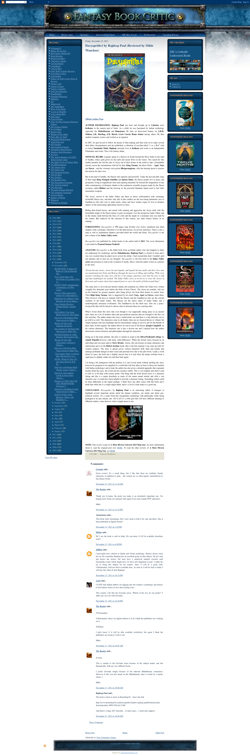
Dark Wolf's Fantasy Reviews (63, 71)
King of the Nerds (58, 109)
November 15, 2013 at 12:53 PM (109, 509)
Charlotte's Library (58, 61)
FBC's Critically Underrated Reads (180, 53)
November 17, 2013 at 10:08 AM (109, 687)
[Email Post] (117, 454)
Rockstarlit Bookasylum (60, 139)
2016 (54, 249)
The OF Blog (56, 174)
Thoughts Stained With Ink (62, 190)
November (59, 265)
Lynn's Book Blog (58, 114)
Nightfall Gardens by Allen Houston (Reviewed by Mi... (67, 335)
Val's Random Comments (61, 192)
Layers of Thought (58, 111)
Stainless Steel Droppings (61, 152)
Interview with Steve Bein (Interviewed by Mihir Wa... (67, 349)
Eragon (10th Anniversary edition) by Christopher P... (66, 294)
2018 (54, 243)
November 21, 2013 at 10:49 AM (109, 716)
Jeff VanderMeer (57, 106)
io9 (52, 101)
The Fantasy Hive (58, 167)
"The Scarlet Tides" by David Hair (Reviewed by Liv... (67, 355)
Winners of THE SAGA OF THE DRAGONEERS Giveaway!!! (66, 383)
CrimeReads (56, 66)
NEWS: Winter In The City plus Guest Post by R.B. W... (66, 362)
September (59, 405)
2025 (54, 221)
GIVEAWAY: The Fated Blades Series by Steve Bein (67, 313)
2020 (54, 237)
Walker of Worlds (58, 197)
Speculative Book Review (61, 149)
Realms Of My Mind (59, 134)
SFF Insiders (56, 144)
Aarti (98, 580)
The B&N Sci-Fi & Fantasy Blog (64, 162)
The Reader (101, 489)
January (58, 431)
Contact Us (176, 86)
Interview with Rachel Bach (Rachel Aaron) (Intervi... (66, 368)
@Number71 (56, 48)
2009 (54, 444)
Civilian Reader (57, 63)
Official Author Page (94, 119)
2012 (54, 434)
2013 (54, 259)
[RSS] (45, 746)
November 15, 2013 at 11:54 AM (109, 484)
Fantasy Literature (58, 88)
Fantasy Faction (57, 86)
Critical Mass (56, 68)
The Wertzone (56, 187)
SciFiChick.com (57, 142)
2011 (54, 437)
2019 (54, 240)
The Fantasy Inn (57, 169)
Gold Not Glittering (59, 91)
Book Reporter (57, 56)
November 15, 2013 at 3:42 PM (109, 527)
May (56, 418)
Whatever (55, 200)
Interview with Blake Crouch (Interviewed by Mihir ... (66, 390)
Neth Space (55, 116)
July (56, 412)
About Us (176, 84)
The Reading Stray (58, 179)
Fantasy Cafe (56, 83)
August (57, 409)
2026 (54, 217)
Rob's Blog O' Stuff (59, 137)
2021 (54, 233)
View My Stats (51, 457)
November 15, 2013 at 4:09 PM (109, 544)
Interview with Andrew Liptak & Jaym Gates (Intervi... (64, 375)
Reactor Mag (56, 131)
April (57, 421)
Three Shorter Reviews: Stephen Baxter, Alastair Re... (65, 307)
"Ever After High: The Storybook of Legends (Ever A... (67, 279)
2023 (54, 227)
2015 (54, 252)
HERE (120, 447)
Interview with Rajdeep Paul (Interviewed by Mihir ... (66, 319)
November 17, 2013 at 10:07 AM (109, 645)
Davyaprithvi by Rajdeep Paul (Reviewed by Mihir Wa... (67, 330)
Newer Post (90, 732)
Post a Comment (96, 722)
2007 (54, 450)
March (57, 425)
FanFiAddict (56, 76)
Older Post (160, 732)
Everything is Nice (58, 73)
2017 (54, 246)
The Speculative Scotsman (61, 182)
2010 (54, 440)
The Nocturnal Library (60, 172)
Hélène (99, 532)
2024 (54, 224)
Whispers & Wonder (59, 202)
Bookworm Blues (58, 58)
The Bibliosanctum (58, 164)
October (58, 402)
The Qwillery (56, 177)
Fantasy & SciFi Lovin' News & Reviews (64, 80)
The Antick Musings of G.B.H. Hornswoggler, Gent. (63, 158)
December (59, 262)
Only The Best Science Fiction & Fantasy (64, 123)
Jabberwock (55, 104)
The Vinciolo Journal (59, 185)
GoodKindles (56, 93)
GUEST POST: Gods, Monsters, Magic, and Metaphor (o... (64, 397)
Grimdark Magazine (59, 96)
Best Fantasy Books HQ (60, 53)
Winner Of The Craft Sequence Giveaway (63, 324)
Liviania (99, 469)
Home (125, 732)
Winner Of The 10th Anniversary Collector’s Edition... (65, 342)
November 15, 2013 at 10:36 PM (109, 601)
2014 (54, 256)
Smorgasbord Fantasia (60, 147)
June (56, 415)
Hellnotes (54, 99)
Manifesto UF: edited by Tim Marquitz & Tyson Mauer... (67, 299)
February (58, 428)
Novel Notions (57, 119)
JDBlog (99, 549)
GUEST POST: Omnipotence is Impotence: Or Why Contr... (67, 287)
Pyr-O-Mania (56, 129)
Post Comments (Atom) (106, 737)
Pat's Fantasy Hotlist (59, 126)
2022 (54, 230)
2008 (54, 447)
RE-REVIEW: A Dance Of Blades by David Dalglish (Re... (66, 271)
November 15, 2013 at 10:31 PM (109, 575)
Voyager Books (57, 195)
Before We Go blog (59, 51)
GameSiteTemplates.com (129, 753)
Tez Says (54, 154)
